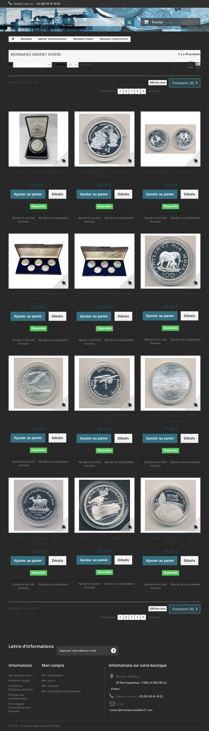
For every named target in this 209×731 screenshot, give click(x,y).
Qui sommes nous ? (21, 675)
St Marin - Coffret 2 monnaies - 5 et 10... (170, 174)
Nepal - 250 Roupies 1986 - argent (38, 540)
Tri (10, 64)
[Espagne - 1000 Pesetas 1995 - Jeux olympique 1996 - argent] (170, 505)
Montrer (61, 64)
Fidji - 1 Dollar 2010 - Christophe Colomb (104, 174)
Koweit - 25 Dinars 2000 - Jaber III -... (38, 174)
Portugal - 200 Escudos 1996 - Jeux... (104, 418)
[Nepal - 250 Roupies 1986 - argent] (38, 505)
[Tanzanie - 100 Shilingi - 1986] (170, 261)
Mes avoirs (48, 680)
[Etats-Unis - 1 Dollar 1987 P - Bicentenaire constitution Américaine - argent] (38, 383)
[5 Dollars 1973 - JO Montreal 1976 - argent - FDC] (170, 383)
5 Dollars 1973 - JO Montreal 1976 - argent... (170, 418)
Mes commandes (52, 675)
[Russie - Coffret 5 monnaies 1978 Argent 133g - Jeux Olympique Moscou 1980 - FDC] (38, 261)
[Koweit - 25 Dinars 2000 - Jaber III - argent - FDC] (38, 139)
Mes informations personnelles (61, 691)
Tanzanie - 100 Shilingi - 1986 (170, 293)
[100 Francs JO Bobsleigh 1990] (104, 505)
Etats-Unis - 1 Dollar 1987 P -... (38, 415)
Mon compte (53, 665)
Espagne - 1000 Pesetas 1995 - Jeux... (170, 540)
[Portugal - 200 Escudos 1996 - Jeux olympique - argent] (104, 383)
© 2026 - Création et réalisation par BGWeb (34, 726)
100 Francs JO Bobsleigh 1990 (104, 537)
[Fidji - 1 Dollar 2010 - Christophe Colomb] (104, 139)
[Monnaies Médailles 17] (38, 21)
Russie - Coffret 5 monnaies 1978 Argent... (38, 296)
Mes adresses (50, 686)
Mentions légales (19, 680)
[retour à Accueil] (13, 39)
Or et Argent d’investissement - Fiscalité (20, 707)
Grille (190, 67)
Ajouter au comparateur (53, 217)
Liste (198, 67)
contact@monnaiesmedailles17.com (131, 710)
